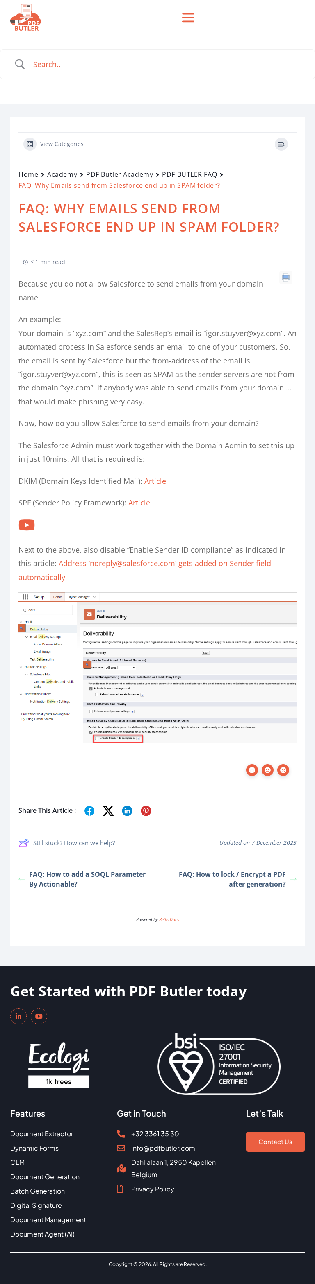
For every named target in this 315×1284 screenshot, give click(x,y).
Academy (62, 174)
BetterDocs (169, 919)
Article (155, 481)
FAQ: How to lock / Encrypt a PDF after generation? (232, 879)
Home (28, 174)
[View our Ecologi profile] (58, 1059)
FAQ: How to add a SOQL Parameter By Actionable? (87, 879)
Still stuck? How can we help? (74, 843)
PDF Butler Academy (119, 174)
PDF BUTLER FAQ (189, 174)
